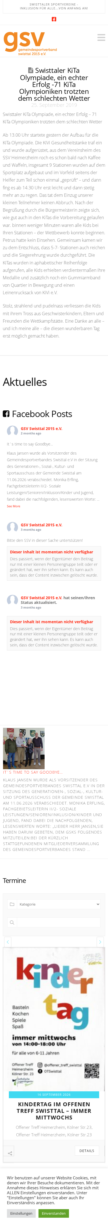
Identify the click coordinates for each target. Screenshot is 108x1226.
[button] (101, 37)
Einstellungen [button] (21, 1213)
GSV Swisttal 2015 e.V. (41, 428)
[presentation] (7, 942)
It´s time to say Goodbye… (33, 772)
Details (87, 1150)
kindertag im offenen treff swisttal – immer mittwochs (54, 1110)
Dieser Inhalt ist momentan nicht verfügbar (51, 551)
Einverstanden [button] (54, 1213)
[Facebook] (54, 19)
